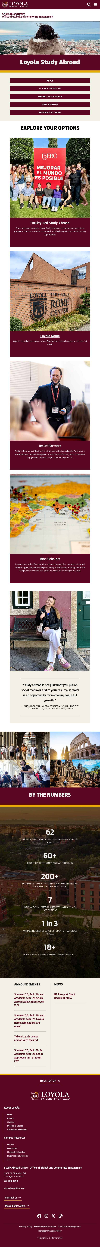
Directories (12, 1148)
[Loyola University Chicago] (15, 5)
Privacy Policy (25, 1226)
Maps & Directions (15, 1205)
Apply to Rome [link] (21, 349)
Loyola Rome (50, 336)
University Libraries (16, 1152)
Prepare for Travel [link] (50, 112)
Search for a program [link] (24, 462)
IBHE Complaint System (45, 1226)
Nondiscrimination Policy (50, 1231)
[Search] (89, 4)
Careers (10, 1122)
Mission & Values (15, 1126)
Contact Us (11, 1197)
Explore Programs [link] (50, 88)
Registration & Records (18, 1156)
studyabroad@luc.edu (14, 1188)
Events (10, 1118)
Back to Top (48, 1080)
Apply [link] (50, 80)
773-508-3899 (11, 1181)
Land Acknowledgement (69, 1226)
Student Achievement (17, 1129)
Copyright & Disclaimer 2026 (50, 1238)
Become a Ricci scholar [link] (25, 576)
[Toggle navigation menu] (95, 4)
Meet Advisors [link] (50, 104)
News (9, 1114)
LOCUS (10, 1144)
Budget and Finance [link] (50, 96)
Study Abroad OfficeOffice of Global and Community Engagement (27, 15)
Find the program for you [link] (26, 240)
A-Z (9, 1159)
